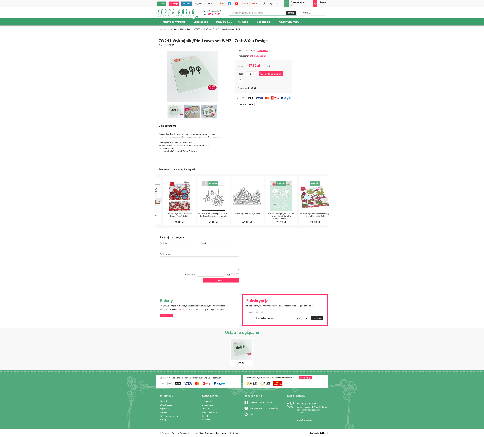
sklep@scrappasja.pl (212, 11)
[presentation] (159, 200)
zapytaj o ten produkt (245, 104)
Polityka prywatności (169, 416)
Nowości (161, 3)
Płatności (164, 401)
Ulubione (206, 419)
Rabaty (163, 419)
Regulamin (164, 408)
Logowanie (273, 3)
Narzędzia (243, 21)
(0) (323, 3)
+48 (212, 14)
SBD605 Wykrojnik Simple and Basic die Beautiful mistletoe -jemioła (208, 214)
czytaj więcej (166, 316)
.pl (324, 433)
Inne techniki (263, 21)
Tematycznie (170, 28)
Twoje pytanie (165, 254)
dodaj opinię (263, 50)
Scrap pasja (176, 13)
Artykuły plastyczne (289, 21)
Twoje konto (207, 408)
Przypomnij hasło (209, 412)
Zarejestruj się (208, 405)
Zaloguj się (207, 401)
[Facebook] (229, 3)
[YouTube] (236, 3)
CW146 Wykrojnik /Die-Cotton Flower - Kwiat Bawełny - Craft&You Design (276, 216)
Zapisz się (317, 318)
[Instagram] (221, 3)
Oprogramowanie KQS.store (227, 433)
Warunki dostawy (167, 405)
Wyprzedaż (186, 3)
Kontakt (209, 3)
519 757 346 (307, 403)
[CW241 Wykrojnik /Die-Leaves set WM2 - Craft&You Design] (192, 76)
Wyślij (220, 280)
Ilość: (240, 73)
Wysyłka (198, 3)
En (256, 4)
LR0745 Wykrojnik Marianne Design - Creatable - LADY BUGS (310, 214)
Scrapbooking (201, 21)
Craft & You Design (257, 55)
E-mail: (203, 243)
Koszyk (205, 416)
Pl (248, 4)
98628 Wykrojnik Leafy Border (242, 213)
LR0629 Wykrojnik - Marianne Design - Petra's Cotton (174, 214)
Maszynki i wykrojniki (174, 21)
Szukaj (291, 12)
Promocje (174, 3)
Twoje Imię (164, 243)
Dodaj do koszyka (273, 74)
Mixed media (223, 21)
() (297, 3)
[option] (192, 75)
